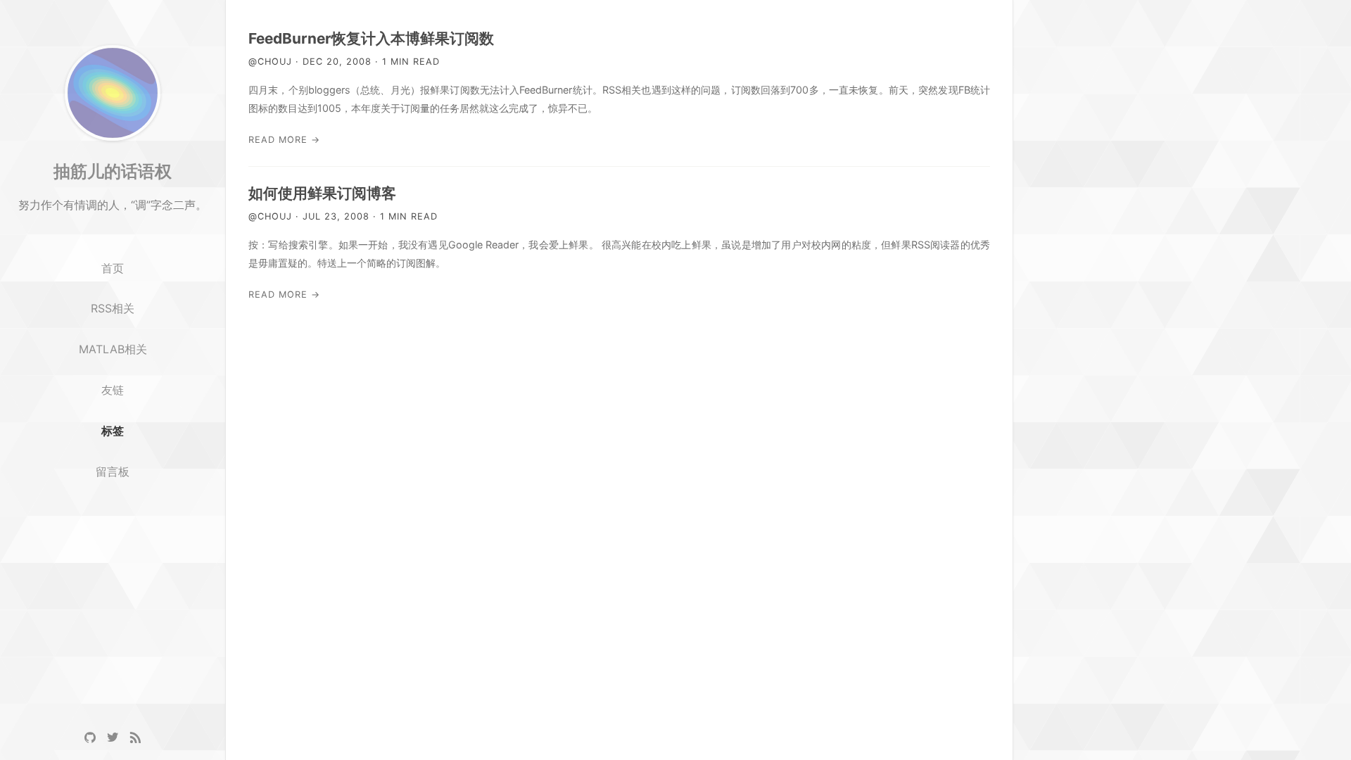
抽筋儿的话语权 (112, 171)
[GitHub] (90, 737)
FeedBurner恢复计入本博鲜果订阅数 (371, 38)
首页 (112, 268)
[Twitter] (112, 737)
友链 (112, 390)
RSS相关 (112, 308)
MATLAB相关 (113, 349)
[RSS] (135, 737)
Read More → (284, 139)
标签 (112, 431)
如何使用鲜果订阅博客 (322, 193)
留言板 (112, 471)
